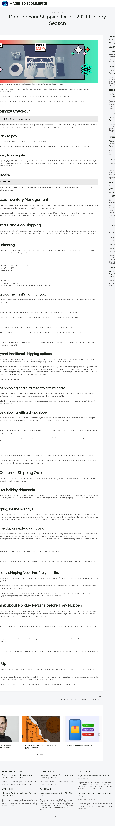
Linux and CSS (7, 789)
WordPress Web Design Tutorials (12, 771)
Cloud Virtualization (47, 771)
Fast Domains (45, 789)
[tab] (37, 754)
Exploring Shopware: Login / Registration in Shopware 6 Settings (81, 697)
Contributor (52, 29)
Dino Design (82, 800)
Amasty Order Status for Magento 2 (79, 745)
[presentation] (41, 729)
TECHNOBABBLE (84, 772)
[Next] (99, 734)
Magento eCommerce (57, 12)
